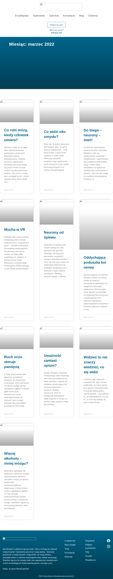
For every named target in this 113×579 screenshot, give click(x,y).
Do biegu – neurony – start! (93, 135)
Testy (67, 549)
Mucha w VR (14, 229)
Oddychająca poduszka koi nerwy (95, 262)
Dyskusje (68, 557)
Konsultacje (70, 553)
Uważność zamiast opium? (52, 360)
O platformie (70, 541)
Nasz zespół (70, 545)
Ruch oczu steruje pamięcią (13, 362)
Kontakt (88, 556)
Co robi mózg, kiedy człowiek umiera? (16, 135)
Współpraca (90, 560)
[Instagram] (108, 546)
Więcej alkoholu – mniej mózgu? (16, 458)
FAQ (87, 552)
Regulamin (90, 541)
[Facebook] (108, 540)
